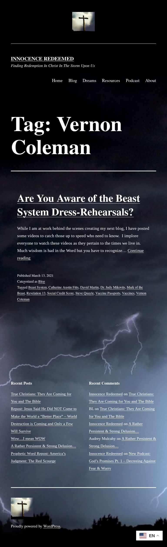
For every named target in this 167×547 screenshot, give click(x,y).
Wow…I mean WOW (28, 438)
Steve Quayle (84, 293)
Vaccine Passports (107, 293)
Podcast (133, 80)
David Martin (89, 287)
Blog (72, 80)
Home (57, 80)
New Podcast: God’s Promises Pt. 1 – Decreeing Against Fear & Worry (122, 460)
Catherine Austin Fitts (63, 287)
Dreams (89, 80)
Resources (111, 80)
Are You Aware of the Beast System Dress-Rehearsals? (78, 204)
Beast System (37, 287)
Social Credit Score (60, 293)
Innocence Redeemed (42, 58)
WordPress (51, 526)
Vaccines (128, 293)
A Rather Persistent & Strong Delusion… (43, 446)
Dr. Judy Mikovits (112, 287)
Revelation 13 (36, 293)
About (150, 80)
